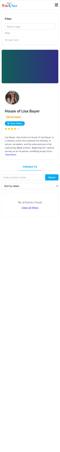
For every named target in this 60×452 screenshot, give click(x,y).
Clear (7, 33)
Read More (10, 154)
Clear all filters (30, 207)
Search (51, 177)
